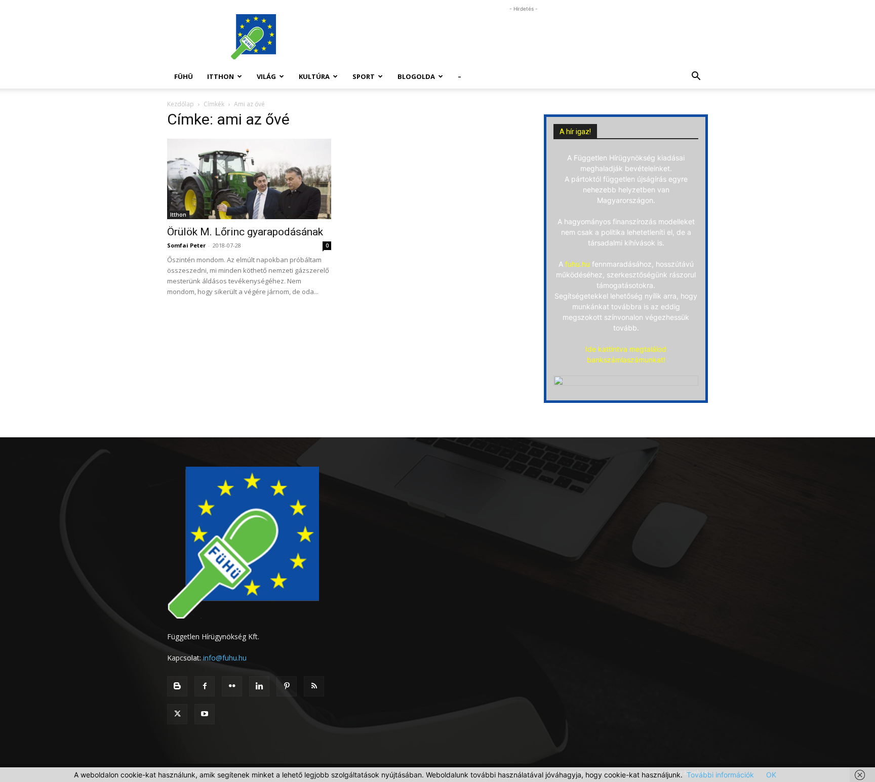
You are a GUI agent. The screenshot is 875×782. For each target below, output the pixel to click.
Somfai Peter (186, 245)
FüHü (183, 76)
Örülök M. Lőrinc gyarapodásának (245, 232)
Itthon (220, 76)
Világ (266, 76)
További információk (720, 774)
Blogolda (416, 76)
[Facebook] (204, 686)
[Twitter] (177, 714)
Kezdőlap (180, 104)
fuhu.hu (577, 264)
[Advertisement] (523, 37)
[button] (696, 77)
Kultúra (314, 76)
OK (771, 774)
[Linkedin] (259, 686)
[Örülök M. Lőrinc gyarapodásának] (249, 179)
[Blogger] (177, 686)
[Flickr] (232, 686)
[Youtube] (204, 714)
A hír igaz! (575, 132)
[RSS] (314, 686)
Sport (363, 76)
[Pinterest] (286, 686)
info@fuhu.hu (225, 658)
